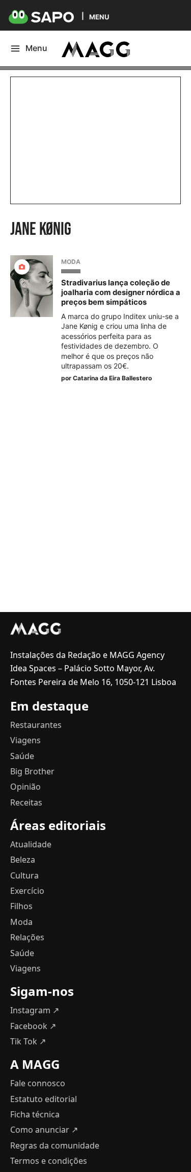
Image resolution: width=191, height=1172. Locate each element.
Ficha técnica (35, 1114)
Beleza (22, 859)
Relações (27, 937)
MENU (99, 16)
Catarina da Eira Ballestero (112, 378)
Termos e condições (48, 1160)
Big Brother (32, 771)
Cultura (24, 875)
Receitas (26, 802)
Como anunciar (44, 1129)
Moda (70, 261)
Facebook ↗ (33, 1026)
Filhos (21, 906)
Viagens (25, 740)
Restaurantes (36, 724)
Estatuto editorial (43, 1099)
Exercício (27, 890)
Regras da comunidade (54, 1145)
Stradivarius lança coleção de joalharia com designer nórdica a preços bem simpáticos (120, 292)
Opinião (25, 786)
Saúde (22, 756)
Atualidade (30, 844)
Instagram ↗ (34, 1010)
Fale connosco (37, 1083)
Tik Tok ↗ (28, 1041)
